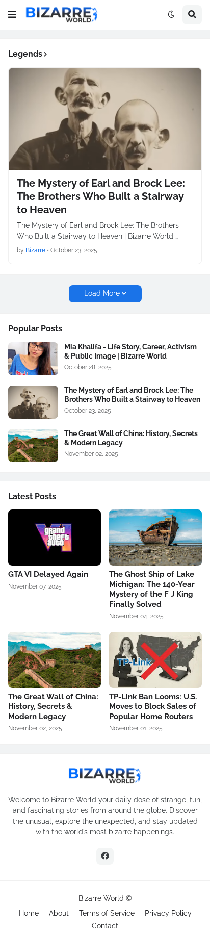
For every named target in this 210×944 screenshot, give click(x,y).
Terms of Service (107, 913)
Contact (105, 926)
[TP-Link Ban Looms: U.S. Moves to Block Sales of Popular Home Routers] (155, 660)
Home (29, 913)
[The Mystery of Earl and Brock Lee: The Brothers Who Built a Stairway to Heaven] (105, 119)
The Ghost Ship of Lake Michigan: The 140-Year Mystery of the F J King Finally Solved (152, 589)
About (59, 913)
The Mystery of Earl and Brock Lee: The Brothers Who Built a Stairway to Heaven (101, 196)
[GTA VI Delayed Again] (54, 537)
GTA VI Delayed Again (48, 574)
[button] (12, 14)
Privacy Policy (168, 913)
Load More (102, 293)
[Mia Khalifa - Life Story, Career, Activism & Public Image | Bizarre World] (33, 358)
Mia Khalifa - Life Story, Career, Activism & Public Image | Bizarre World (130, 351)
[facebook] (105, 856)
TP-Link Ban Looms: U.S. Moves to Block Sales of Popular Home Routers (153, 706)
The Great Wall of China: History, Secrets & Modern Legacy (131, 438)
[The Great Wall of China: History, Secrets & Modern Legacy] (33, 445)
